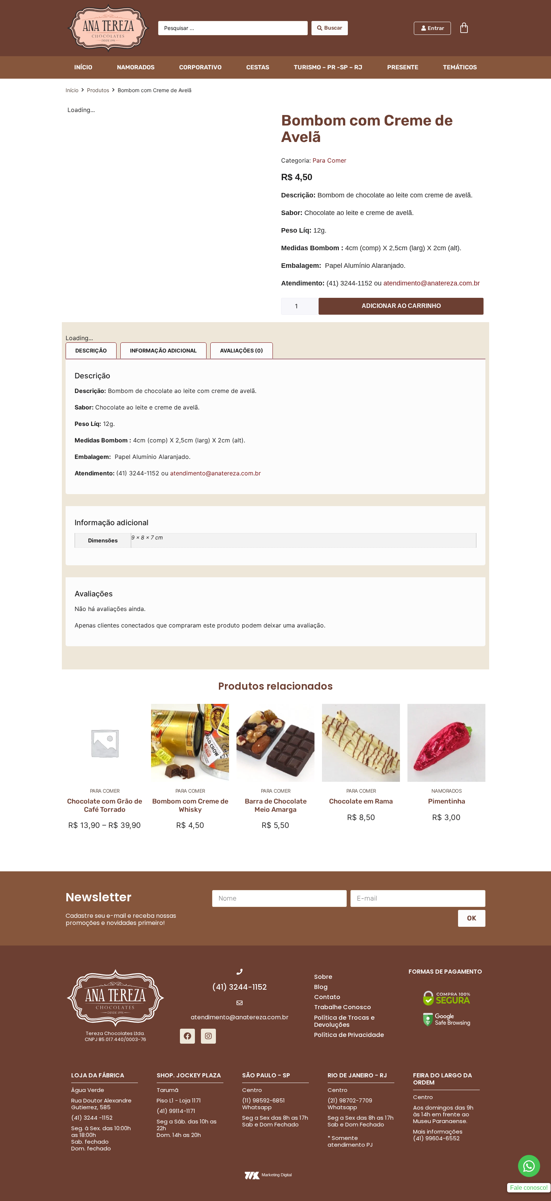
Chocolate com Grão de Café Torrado (104, 644)
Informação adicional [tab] (163, 341)
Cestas (257, 67)
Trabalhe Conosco (342, 845)
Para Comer (329, 160)
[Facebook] (187, 874)
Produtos (98, 90)
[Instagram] (208, 874)
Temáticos (460, 67)
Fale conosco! (529, 1026)
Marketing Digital (277, 1013)
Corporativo (200, 67)
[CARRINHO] (464, 28)
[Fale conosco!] (529, 1004)
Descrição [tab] (91, 341)
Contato (327, 835)
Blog (321, 825)
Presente (402, 67)
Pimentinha (446, 640)
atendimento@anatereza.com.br (431, 283)
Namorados (135, 67)
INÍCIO (83, 67)
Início (72, 90)
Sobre (323, 815)
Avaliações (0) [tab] (241, 341)
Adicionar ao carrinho (401, 306)
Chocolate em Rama (361, 640)
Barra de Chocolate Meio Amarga (276, 644)
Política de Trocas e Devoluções (344, 860)
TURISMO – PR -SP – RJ (328, 67)
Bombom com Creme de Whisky (190, 644)
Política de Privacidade (349, 873)
